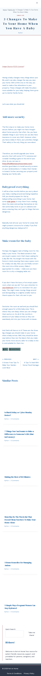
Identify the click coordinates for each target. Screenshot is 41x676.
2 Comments (15, 480)
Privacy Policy (29, 673)
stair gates (11, 201)
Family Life (20, 15)
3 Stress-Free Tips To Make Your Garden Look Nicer (10, 364)
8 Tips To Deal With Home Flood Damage (31, 362)
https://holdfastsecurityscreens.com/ (17, 164)
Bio (6, 349)
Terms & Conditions (14, 673)
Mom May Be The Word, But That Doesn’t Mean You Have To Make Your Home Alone (20, 520)
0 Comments (15, 419)
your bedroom (8, 288)
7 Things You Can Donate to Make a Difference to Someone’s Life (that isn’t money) (19, 434)
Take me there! (31, 633)
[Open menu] (37, 2)
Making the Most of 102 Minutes (18, 477)
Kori (21, 33)
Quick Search (10, 629)
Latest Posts (15, 349)
